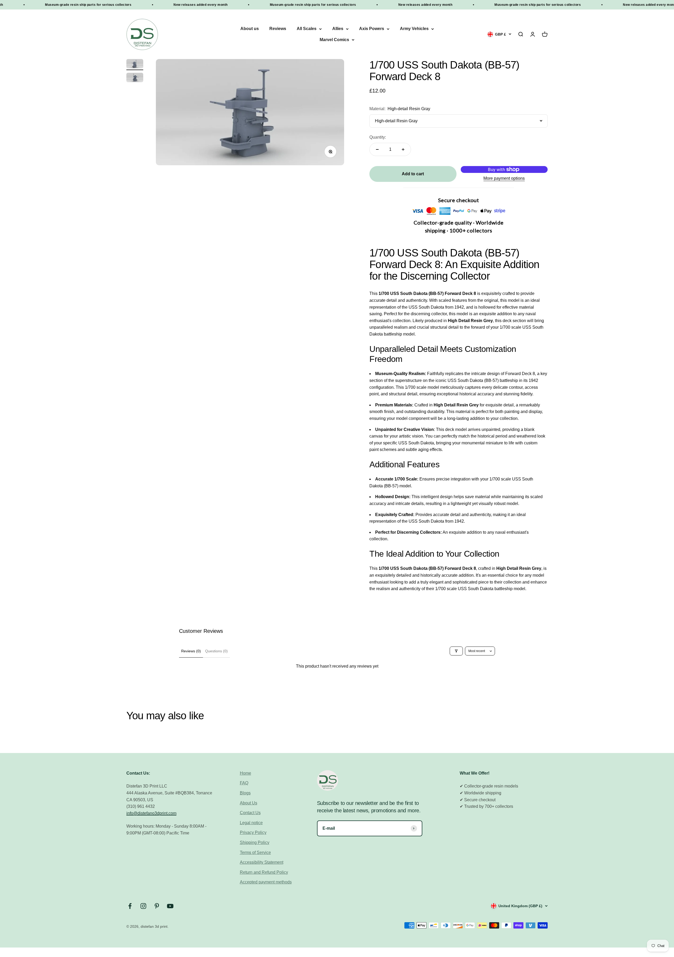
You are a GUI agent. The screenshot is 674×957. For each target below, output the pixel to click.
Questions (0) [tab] (216, 651)
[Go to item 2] (134, 78)
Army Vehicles (414, 29)
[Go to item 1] (134, 64)
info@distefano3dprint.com (151, 813)
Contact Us (250, 812)
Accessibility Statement (261, 862)
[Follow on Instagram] (143, 906)
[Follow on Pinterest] (156, 906)
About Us (248, 803)
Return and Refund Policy (264, 872)
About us (249, 29)
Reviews (277, 29)
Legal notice (251, 822)
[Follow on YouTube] (170, 906)
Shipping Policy (254, 842)
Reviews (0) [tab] (191, 651)
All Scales (306, 29)
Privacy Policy (253, 832)
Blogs (245, 793)
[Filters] (456, 651)
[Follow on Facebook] (129, 906)
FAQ (244, 783)
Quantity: (377, 137)
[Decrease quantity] (377, 149)
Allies (337, 29)
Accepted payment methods (266, 882)
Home (245, 773)
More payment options (504, 178)
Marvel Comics (334, 39)
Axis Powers (371, 29)
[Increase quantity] (403, 149)
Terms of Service (255, 852)
